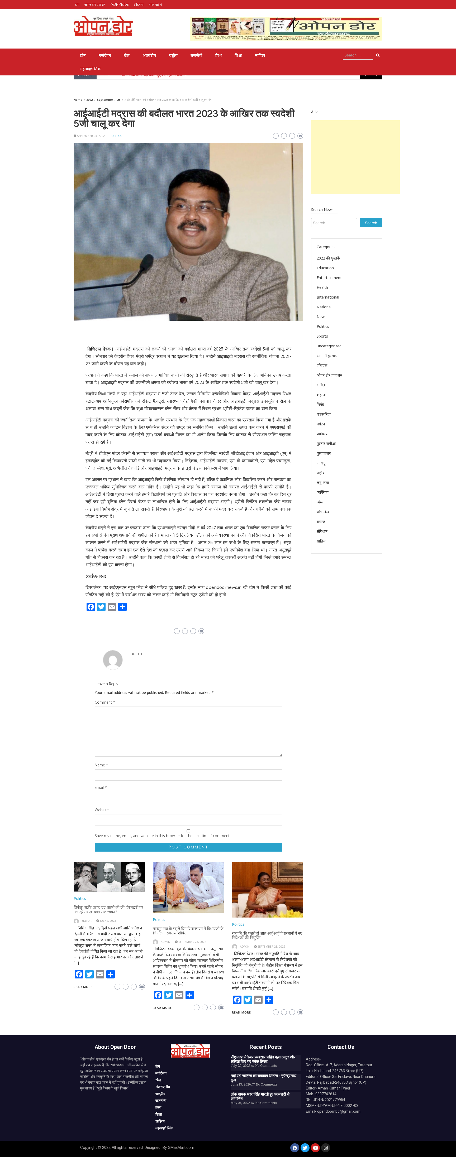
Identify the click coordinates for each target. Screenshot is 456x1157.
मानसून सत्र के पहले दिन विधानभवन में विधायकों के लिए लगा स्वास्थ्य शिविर (188, 931)
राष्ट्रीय (173, 55)
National (324, 306)
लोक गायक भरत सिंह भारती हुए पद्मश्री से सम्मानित (260, 1096)
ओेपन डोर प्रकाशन (329, 375)
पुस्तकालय (324, 453)
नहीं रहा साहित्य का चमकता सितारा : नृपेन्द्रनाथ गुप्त (263, 1078)
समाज (321, 521)
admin (136, 653)
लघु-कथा (323, 482)
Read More (83, 987)
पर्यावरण (322, 433)
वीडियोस (139, 4)
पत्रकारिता (324, 414)
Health (322, 287)
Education (325, 267)
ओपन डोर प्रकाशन (94, 4)
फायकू (321, 462)
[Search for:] (358, 55)
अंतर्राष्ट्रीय (149, 55)
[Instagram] (325, 1147)
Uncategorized (329, 345)
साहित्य (260, 55)
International (328, 297)
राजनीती (196, 55)
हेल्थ (218, 55)
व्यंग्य (320, 502)
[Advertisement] (355, 157)
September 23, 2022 (91, 136)
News (321, 316)
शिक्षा (238, 55)
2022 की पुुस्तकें (328, 258)
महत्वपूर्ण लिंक (90, 68)
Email (101, 787)
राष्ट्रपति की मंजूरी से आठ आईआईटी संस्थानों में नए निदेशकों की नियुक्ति (267, 935)
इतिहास (322, 365)
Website (102, 809)
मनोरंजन (105, 55)
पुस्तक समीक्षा (326, 443)
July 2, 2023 (108, 921)
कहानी (321, 394)
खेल (127, 55)
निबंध (320, 404)
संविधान (322, 531)
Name (101, 764)
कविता (321, 384)
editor (87, 921)
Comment (105, 702)
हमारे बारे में (155, 4)
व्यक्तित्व (323, 492)
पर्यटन (321, 423)
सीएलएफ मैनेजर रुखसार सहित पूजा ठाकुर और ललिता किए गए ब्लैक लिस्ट (263, 1059)
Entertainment (329, 277)
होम (77, 4)
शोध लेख (323, 511)
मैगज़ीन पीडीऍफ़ (119, 4)
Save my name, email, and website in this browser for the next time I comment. (162, 835)
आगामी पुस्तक (327, 355)
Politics (115, 136)
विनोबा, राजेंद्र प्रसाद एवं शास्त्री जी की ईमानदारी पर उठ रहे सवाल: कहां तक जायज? (108, 910)
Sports (322, 336)
